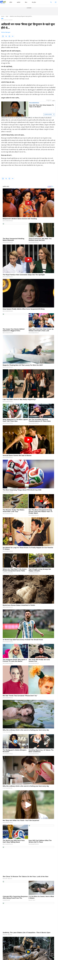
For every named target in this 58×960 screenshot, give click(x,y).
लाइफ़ (7, 16)
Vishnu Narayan (5, 32)
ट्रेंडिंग (10, 2)
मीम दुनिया (34, 2)
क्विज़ (26, 2)
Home (2, 16)
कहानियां (18, 2)
